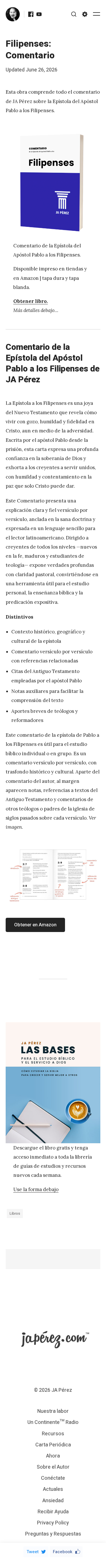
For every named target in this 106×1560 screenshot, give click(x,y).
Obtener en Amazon (35, 924)
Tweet (33, 1552)
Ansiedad (53, 1500)
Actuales (53, 1489)
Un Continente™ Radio (53, 1422)
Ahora (53, 1456)
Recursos (53, 1434)
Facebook (62, 1552)
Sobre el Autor (53, 1467)
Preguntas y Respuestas (53, 1534)
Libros (15, 1213)
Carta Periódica (53, 1445)
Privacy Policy (53, 1523)
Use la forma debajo (36, 1189)
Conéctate (53, 1478)
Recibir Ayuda (53, 1512)
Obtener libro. (30, 301)
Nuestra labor (53, 1411)
